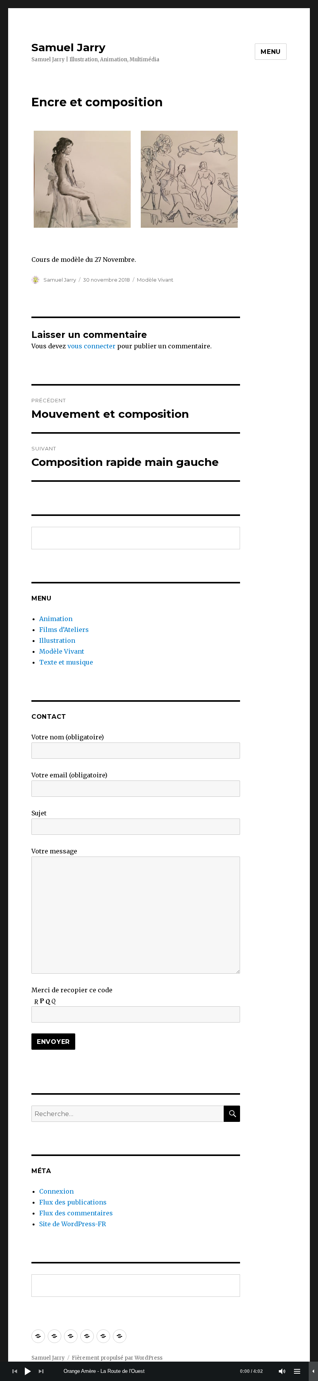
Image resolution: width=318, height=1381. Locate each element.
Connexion (56, 1191)
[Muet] (282, 1371)
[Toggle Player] (313, 1371)
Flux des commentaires (76, 1213)
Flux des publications (73, 1202)
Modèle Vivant (155, 280)
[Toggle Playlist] (297, 1371)
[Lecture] (28, 1371)
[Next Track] (41, 1371)
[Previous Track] (15, 1371)
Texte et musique (66, 662)
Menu (271, 51)
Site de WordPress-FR (72, 1224)
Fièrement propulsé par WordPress (117, 1358)
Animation (56, 619)
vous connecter (91, 346)
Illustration (57, 640)
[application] (159, 1371)
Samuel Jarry (68, 47)
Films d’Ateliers (64, 629)
